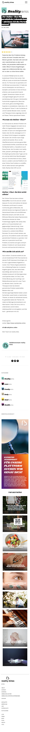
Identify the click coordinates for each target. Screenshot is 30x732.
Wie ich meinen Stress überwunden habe (15, 622)
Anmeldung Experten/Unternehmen (11, 695)
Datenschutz (5, 708)
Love (3, 714)
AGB (3, 706)
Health (3, 722)
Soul (3, 724)
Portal (11, 76)
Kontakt (4, 689)
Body (3, 718)
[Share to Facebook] (12, 361)
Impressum (4, 704)
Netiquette (4, 702)
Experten (4, 691)
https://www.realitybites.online (16, 323)
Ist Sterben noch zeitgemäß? (16, 661)
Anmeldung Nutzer (6, 693)
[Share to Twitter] (15, 361)
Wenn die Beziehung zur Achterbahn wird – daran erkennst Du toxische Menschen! (16, 508)
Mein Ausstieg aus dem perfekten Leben (15, 546)
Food (3, 720)
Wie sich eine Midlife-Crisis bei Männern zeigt (16, 642)
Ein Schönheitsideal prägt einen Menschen (15, 566)
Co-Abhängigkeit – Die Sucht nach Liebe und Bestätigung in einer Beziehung (15, 526)
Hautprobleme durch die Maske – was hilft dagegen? (15, 584)
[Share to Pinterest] (18, 361)
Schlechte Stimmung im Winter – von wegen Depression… (16, 602)
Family (3, 716)
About (3, 687)
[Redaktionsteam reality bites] (5, 345)
